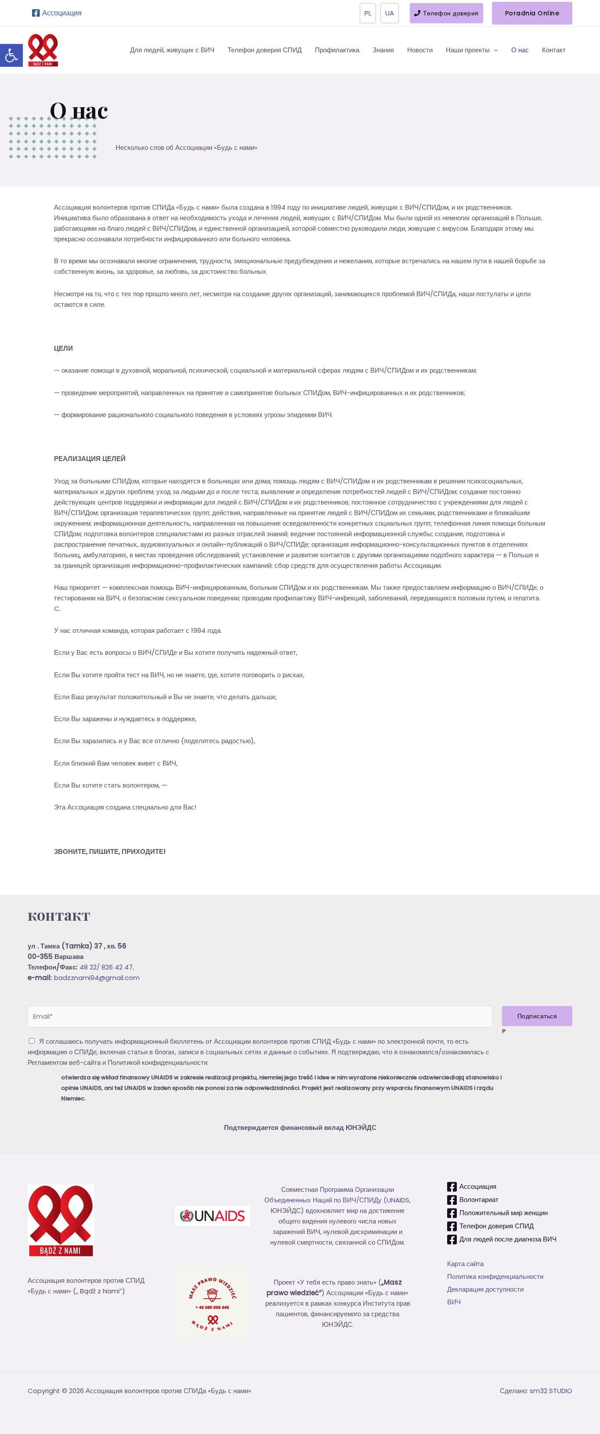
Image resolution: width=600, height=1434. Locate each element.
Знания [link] (383, 49)
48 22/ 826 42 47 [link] (106, 967)
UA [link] (389, 13)
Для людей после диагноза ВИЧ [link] (508, 1239)
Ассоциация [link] (62, 13)
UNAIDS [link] (398, 1200)
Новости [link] (420, 49)
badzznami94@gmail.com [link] (97, 977)
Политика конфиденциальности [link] (495, 1276)
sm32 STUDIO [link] (551, 1390)
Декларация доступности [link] (485, 1289)
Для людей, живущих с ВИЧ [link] (172, 49)
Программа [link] (337, 1189)
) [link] (302, 1210)
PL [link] (368, 13)
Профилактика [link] (337, 49)
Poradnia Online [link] (532, 13)
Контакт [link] (554, 49)
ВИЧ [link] (454, 1302)
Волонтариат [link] (479, 1199)
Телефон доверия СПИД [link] (265, 49)
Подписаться (537, 1016)
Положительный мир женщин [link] (503, 1212)
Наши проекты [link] (468, 49)
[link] (11, 55)
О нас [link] (520, 49)
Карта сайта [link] (465, 1263)
